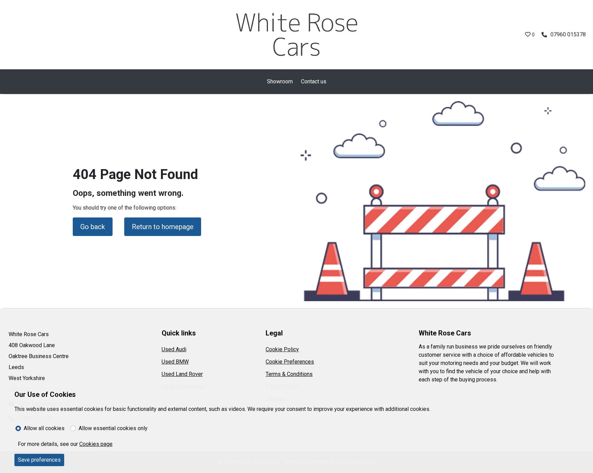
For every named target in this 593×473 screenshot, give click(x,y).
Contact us (313, 81)
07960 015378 (568, 34)
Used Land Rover (182, 374)
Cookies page (96, 444)
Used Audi (174, 349)
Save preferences (39, 460)
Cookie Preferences (290, 361)
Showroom (280, 81)
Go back (92, 227)
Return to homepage (163, 227)
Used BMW (175, 361)
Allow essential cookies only (113, 428)
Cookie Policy (282, 349)
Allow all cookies (44, 428)
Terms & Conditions (289, 374)
